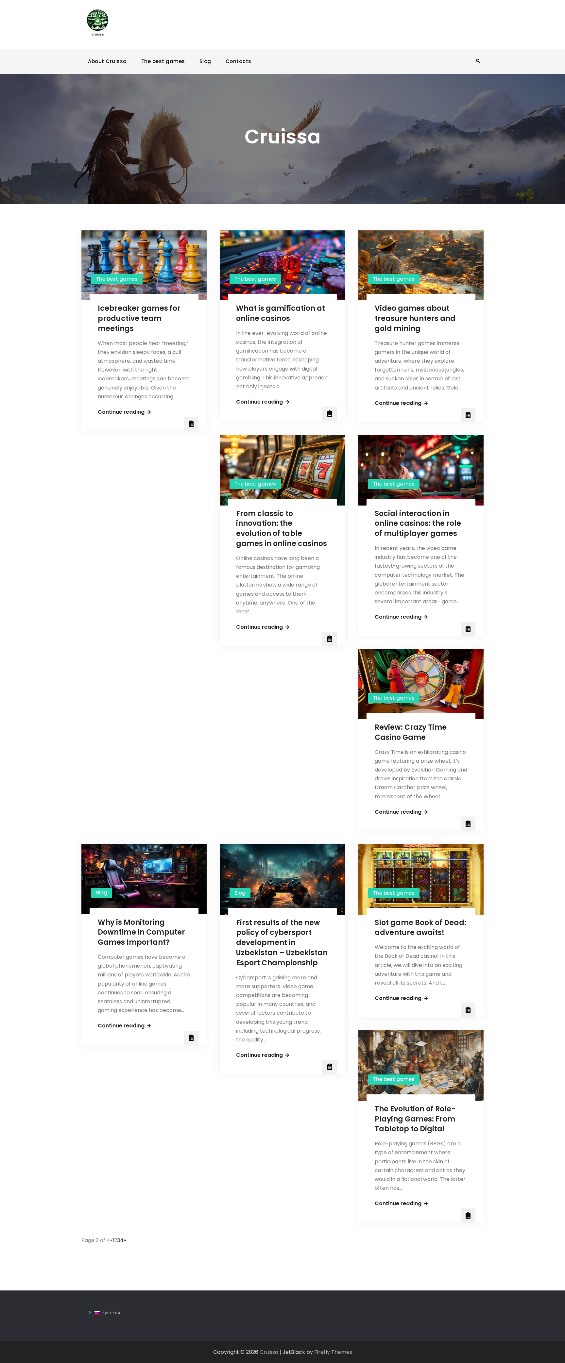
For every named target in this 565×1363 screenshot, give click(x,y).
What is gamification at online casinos (280, 313)
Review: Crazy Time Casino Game (411, 732)
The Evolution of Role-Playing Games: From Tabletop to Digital (415, 1119)
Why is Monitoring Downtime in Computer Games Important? (141, 932)
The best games (163, 61)
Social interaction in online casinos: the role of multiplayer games (418, 523)
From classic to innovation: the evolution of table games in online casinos (281, 528)
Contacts (238, 61)
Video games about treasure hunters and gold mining (415, 318)
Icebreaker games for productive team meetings (139, 318)
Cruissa (269, 1352)
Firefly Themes (333, 1352)
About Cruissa (107, 61)
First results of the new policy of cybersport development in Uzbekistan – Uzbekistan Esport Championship (282, 943)
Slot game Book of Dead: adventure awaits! (420, 928)
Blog (205, 61)
